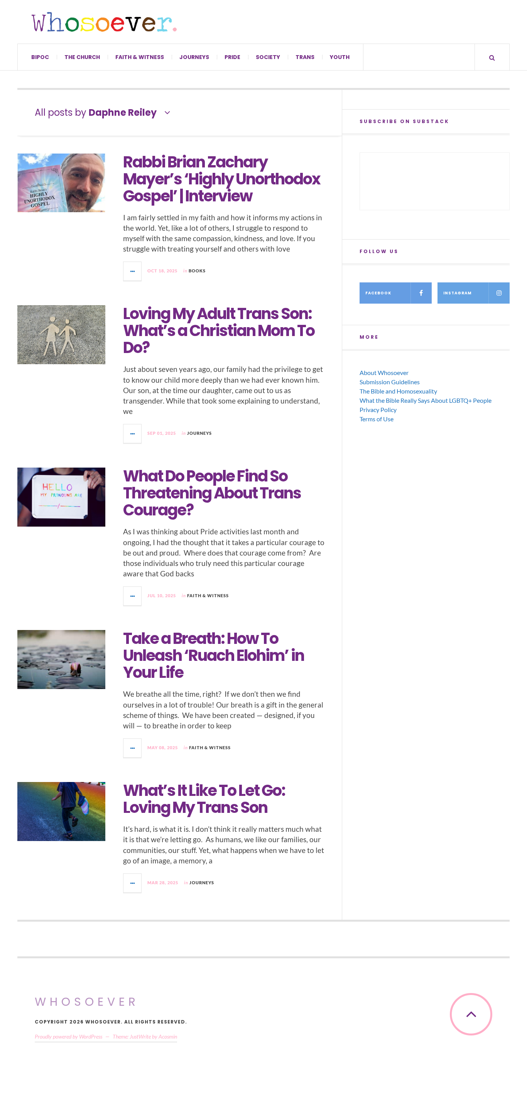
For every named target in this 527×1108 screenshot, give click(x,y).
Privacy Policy (378, 409)
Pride (232, 57)
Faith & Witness (139, 57)
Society (268, 57)
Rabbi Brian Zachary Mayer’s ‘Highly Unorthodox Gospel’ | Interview (221, 179)
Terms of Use (377, 418)
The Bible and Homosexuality (398, 391)
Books (197, 270)
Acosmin (168, 1036)
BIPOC (40, 57)
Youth (340, 57)
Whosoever (87, 1001)
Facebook (378, 293)
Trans (305, 57)
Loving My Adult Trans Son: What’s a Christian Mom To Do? (218, 330)
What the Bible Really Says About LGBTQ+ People (426, 400)
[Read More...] (132, 271)
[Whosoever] (104, 22)
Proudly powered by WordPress (68, 1036)
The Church (82, 57)
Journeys (194, 57)
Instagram (457, 293)
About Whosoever (384, 372)
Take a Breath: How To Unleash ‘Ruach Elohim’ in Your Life (213, 655)
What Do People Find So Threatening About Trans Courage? (212, 493)
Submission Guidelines (390, 381)
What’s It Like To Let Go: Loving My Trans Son (204, 799)
